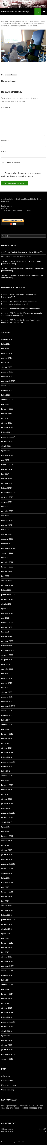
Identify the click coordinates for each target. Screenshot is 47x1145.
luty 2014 (5, 1003)
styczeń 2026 (6, 367)
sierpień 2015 (6, 929)
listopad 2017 (6, 808)
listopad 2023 (6, 488)
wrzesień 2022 (7, 553)
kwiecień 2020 (7, 678)
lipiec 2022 (5, 557)
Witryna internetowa (10, 162)
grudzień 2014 (7, 961)
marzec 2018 (6, 790)
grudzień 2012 (7, 1050)
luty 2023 (5, 530)
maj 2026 (5, 348)
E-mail (4, 151)
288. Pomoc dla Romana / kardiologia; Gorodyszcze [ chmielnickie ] (20, 321)
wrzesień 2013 (7, 1026)
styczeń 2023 (6, 534)
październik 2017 (8, 813)
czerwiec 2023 (7, 511)
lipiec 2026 (5, 344)
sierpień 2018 (6, 766)
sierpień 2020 (6, 660)
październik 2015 (8, 920)
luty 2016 (5, 901)
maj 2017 (5, 831)
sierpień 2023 (6, 502)
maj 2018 (5, 780)
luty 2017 (5, 845)
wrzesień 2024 (7, 441)
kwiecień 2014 (7, 994)
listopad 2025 (6, 376)
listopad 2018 (6, 757)
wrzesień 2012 (7, 1059)
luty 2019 (5, 743)
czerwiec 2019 (7, 725)
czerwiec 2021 (7, 613)
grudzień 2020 (7, 641)
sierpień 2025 (6, 390)
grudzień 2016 (7, 855)
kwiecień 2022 (7, 567)
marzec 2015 (6, 947)
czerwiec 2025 (7, 400)
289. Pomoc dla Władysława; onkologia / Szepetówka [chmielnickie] (22, 314)
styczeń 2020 (6, 692)
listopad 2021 (6, 590)
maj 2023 (5, 516)
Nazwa (5, 140)
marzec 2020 (6, 683)
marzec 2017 (6, 841)
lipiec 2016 (5, 878)
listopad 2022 (6, 543)
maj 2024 (5, 460)
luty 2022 (5, 576)
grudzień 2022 (7, 539)
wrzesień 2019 (7, 711)
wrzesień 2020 (7, 655)
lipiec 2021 (5, 608)
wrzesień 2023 (7, 497)
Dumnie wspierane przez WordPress (13, 1142)
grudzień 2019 (7, 697)
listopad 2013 (6, 1017)
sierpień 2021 (6, 604)
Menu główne (44, 11)
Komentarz (7, 107)
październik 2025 (8, 381)
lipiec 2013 (5, 1036)
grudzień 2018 (7, 752)
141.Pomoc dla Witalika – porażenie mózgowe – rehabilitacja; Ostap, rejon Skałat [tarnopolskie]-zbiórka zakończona (23, 24)
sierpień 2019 (6, 715)
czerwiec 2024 (7, 455)
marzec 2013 (6, 1040)
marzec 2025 (6, 413)
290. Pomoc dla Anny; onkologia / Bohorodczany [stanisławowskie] (19, 302)
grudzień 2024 (7, 427)
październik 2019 (8, 706)
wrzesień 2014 (7, 971)
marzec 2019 (6, 738)
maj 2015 (5, 938)
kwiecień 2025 (7, 409)
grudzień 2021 (7, 585)
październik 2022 (8, 548)
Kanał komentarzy (8, 1085)
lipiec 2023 (5, 506)
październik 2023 (8, 492)
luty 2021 (5, 632)
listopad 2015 (6, 915)
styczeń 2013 (6, 1045)
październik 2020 (8, 650)
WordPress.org (7, 1090)
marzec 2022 (6, 571)
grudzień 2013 (7, 1012)
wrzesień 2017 (7, 817)
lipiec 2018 (5, 771)
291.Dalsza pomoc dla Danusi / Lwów (16, 257)
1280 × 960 (20, 22)
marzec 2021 (6, 627)
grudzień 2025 (7, 372)
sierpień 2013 (6, 1031)
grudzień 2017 (7, 803)
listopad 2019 (6, 701)
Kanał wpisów (7, 1080)
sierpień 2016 (6, 873)
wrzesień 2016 (7, 868)
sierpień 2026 (6, 339)
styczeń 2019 (6, 748)
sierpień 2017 (6, 822)
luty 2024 (5, 474)
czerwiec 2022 (7, 562)
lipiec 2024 (5, 451)
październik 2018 (8, 762)
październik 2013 (8, 1022)
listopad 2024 (6, 432)
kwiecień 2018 (7, 785)
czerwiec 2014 (7, 985)
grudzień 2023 (7, 483)
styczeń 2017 (6, 850)
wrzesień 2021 (7, 599)
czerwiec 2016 (7, 882)
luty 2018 (5, 794)
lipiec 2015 (5, 933)
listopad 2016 (6, 859)
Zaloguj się (5, 1076)
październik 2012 (8, 1054)
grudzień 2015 (7, 910)
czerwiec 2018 (7, 776)
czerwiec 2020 (7, 669)
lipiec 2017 (5, 827)
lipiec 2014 (5, 980)
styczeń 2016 (6, 906)
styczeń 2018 (6, 799)
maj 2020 (5, 673)
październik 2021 (8, 595)
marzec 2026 (6, 358)
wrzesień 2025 (7, 386)
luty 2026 (5, 362)
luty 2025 (5, 418)
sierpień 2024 (6, 446)
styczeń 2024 (6, 478)
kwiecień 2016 (7, 892)
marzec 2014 (6, 998)
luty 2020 (5, 687)
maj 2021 (5, 618)
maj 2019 (5, 729)
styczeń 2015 (6, 957)
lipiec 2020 (5, 664)
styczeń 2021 (6, 636)
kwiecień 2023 (7, 520)
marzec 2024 (6, 469)
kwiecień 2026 (7, 353)
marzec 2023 (6, 525)
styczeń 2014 (6, 1008)
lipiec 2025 (5, 395)
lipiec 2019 (5, 720)
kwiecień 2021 (7, 622)
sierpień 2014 (6, 975)
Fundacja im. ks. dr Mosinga (15, 11)
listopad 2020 (6, 646)
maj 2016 (5, 887)
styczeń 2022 (6, 581)
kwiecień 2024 (7, 465)
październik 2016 (8, 864)
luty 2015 (5, 952)
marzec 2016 (6, 896)
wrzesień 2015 (7, 924)
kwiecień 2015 (7, 943)
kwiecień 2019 (7, 734)
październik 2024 (8, 437)
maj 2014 (5, 989)
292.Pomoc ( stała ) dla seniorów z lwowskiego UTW (22, 252)
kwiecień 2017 (7, 836)
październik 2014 (8, 966)
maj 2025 (5, 404)
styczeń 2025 (6, 423)
